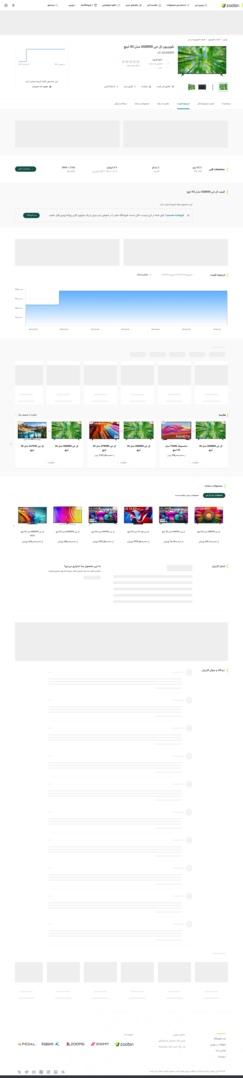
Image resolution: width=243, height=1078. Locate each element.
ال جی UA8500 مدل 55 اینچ (173, 531)
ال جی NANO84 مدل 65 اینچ (68, 531)
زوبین (225, 39)
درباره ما (222, 1056)
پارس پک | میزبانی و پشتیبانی (171, 1040)
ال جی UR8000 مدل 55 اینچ (208, 531)
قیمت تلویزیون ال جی (196, 39)
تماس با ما (221, 1050)
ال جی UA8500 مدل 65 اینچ (103, 531)
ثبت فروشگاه (220, 1038)
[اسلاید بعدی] (11, 444)
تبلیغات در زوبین (218, 1044)
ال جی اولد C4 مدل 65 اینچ (138, 531)
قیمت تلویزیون (214, 39)
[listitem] (193, 443)
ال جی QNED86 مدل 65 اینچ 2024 (32, 533)
